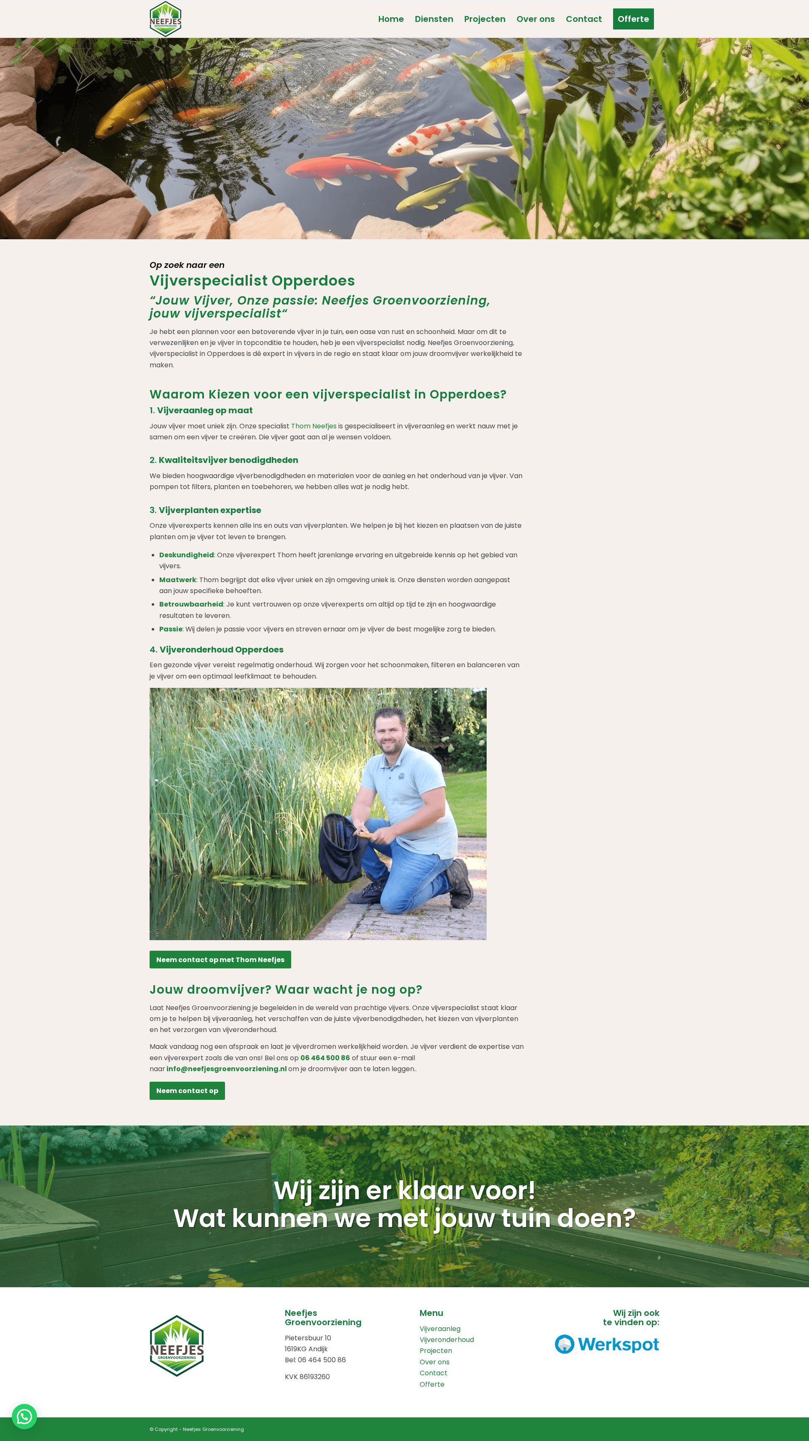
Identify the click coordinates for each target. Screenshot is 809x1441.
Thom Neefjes (314, 426)
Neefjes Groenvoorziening (213, 1429)
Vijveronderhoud (447, 1340)
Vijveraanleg (440, 1329)
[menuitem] (391, 18)
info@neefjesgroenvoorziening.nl (226, 1069)
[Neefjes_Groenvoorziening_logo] (166, 18)
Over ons (435, 1362)
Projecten (436, 1350)
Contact (433, 1373)
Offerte (432, 1384)
